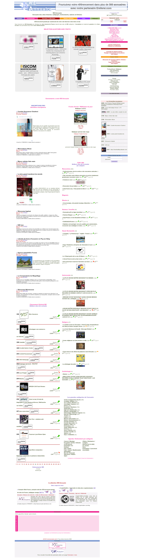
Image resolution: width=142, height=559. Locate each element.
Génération (71, 493)
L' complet (114, 28)
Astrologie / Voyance (21, 176)
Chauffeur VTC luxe (83, 82)
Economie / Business (21, 114)
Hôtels (83, 18)
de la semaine (114, 72)
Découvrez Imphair (110, 141)
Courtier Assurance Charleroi (118, 125)
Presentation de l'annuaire (114, 38)
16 (40, 464)
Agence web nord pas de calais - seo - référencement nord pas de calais (28, 73)
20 (49, 464)
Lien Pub (114, 84)
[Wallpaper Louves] (80, 122)
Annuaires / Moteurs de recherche (26, 495)
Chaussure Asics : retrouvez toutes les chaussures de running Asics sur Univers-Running (56, 51)
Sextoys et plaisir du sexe (28, 43)
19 (47, 464)
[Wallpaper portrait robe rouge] (80, 145)
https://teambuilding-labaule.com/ (119, 149)
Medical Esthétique (56, 82)
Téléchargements (114, 86)
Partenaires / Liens (72, 555)
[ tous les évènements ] (87, 458)
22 (53, 464)
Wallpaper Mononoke (80, 110)
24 (58, 464)
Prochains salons (114, 89)
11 (28, 464)
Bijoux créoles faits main (111, 115)
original (80, 128)
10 (26, 464)
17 (42, 464)
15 (37, 464)
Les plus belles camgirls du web (119, 112)
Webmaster (51, 495)
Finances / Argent (63, 493)
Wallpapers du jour (114, 71)
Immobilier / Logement (21, 255)
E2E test (107, 145)
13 (33, 464)
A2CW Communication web (50, 539)
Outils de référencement (41, 495)
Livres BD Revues (21, 241)
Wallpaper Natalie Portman (80, 133)
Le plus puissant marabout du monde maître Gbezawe (83, 48)
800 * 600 (80, 125)
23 (56, 464)
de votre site (114, 39)
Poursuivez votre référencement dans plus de (92, 6)
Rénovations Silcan (110, 119)
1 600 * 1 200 (80, 152)
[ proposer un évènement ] (74, 458)
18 (44, 464)
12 (30, 464)
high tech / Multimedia (80, 493)
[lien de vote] (19, 113)
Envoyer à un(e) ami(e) (114, 79)
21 (51, 464)
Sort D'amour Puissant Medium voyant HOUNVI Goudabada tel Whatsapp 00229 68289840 (112, 104)
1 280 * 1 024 (80, 151)
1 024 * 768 (80, 127)
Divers (18, 151)
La (114, 36)
